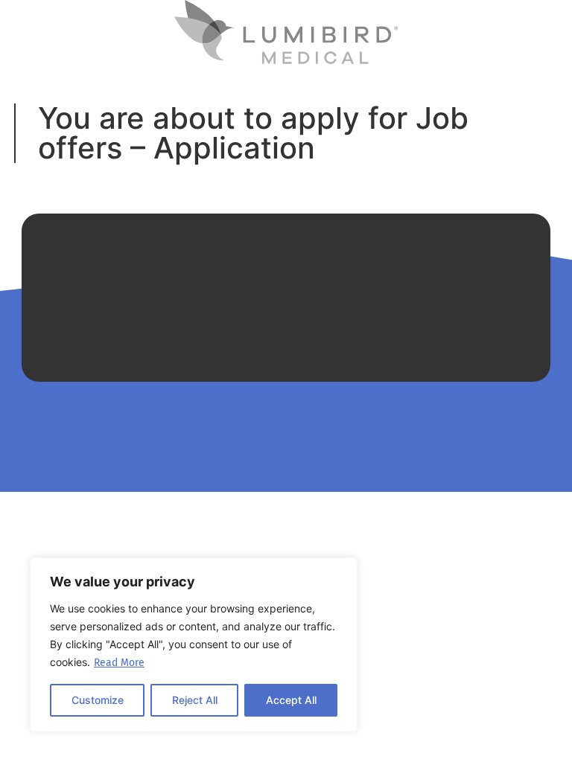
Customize (98, 700)
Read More (119, 662)
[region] (194, 644)
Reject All (194, 700)
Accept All (291, 700)
